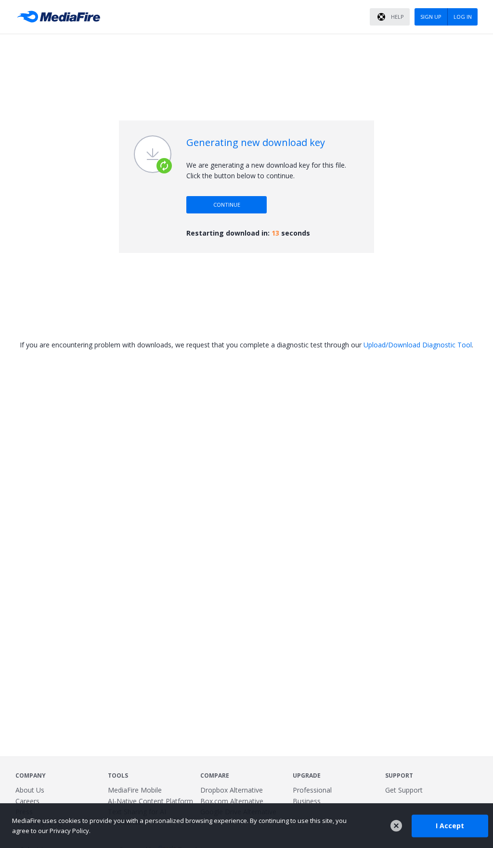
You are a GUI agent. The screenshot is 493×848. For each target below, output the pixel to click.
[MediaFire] (61, 17)
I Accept (450, 825)
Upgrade (307, 775)
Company (30, 775)
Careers (27, 801)
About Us (29, 790)
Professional (312, 790)
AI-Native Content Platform (150, 801)
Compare (214, 775)
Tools (118, 775)
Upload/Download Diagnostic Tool (417, 344)
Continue (226, 204)
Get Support (404, 790)
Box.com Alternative (231, 801)
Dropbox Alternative (231, 790)
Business (307, 801)
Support (399, 775)
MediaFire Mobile (135, 790)
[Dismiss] (396, 825)
